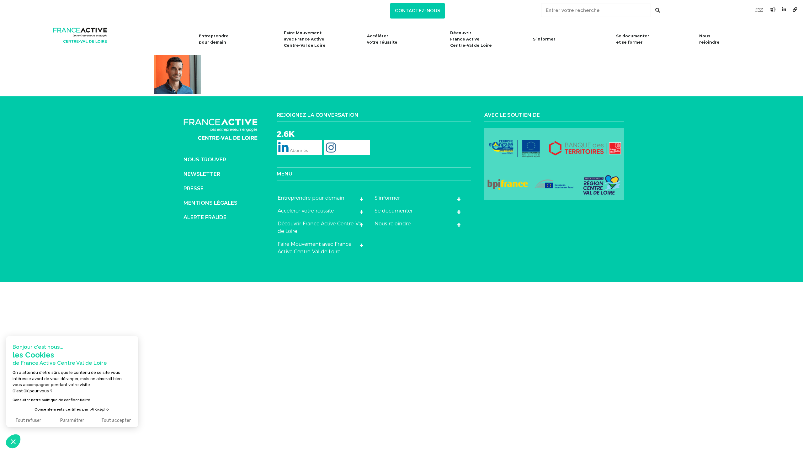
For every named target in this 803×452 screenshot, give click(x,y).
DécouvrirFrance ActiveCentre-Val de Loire (471, 39)
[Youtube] (759, 9)
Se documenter (394, 211)
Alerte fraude (204, 217)
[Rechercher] (658, 10)
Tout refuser (28, 420)
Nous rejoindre (709, 39)
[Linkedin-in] (784, 9)
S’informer (544, 39)
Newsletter (201, 174)
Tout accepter (116, 420)
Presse (193, 188)
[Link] (795, 9)
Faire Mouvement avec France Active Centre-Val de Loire (314, 248)
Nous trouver (204, 160)
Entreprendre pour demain (214, 39)
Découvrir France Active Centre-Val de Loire (320, 227)
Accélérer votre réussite (382, 39)
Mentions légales (210, 203)
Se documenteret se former (632, 39)
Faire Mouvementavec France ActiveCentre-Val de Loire (305, 39)
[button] (417, 11)
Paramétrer (72, 420)
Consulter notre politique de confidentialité (51, 400)
